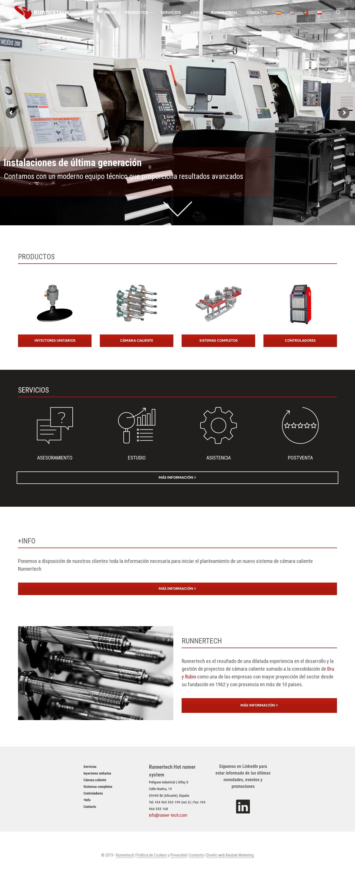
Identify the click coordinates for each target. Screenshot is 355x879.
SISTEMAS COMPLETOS (218, 341)
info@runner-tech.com (168, 815)
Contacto (256, 13)
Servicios (171, 13)
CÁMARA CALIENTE (136, 341)
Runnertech (224, 13)
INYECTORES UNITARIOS (54, 341)
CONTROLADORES (300, 341)
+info (196, 13)
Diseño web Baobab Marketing (230, 855)
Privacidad (178, 855)
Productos (136, 13)
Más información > (177, 478)
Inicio (110, 13)
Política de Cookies (151, 855)
